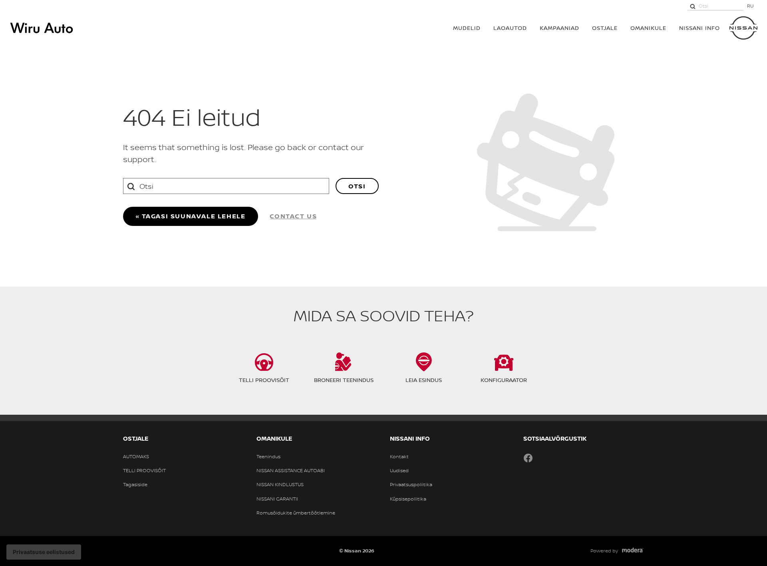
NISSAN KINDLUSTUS (280, 484)
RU (750, 5)
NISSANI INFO (699, 28)
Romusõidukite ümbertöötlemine (295, 513)
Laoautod (510, 28)
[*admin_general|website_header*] (743, 28)
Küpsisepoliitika (408, 499)
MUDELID (467, 28)
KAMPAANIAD (559, 28)
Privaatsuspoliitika (411, 484)
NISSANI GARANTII (277, 499)
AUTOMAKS (136, 456)
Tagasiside (135, 484)
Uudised (399, 470)
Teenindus (268, 456)
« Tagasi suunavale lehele (190, 216)
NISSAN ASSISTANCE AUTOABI (290, 470)
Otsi (357, 186)
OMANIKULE (648, 28)
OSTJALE (605, 28)
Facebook (528, 458)
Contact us (293, 216)
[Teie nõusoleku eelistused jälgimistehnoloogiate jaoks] (43, 552)
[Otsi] (693, 6)
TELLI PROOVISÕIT (144, 470)
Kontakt (399, 456)
